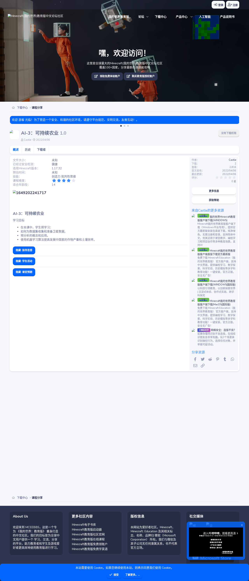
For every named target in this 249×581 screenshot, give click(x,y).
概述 (16, 150)
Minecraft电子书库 (84, 525)
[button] (147, 17)
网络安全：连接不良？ (217, 330)
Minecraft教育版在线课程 (88, 539)
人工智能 (205, 17)
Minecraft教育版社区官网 (88, 534)
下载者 (41, 150)
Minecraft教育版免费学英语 (90, 549)
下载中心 (161, 17)
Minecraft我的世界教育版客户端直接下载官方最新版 (216, 252)
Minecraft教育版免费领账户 (90, 544)
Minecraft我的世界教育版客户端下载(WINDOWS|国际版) (216, 282)
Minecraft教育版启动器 (87, 530)
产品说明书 (227, 17)
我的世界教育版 (119, 17)
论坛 (141, 17)
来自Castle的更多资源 (208, 210)
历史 (28, 150)
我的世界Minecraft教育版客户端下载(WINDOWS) (216, 218)
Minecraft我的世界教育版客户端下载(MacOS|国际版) (216, 302)
